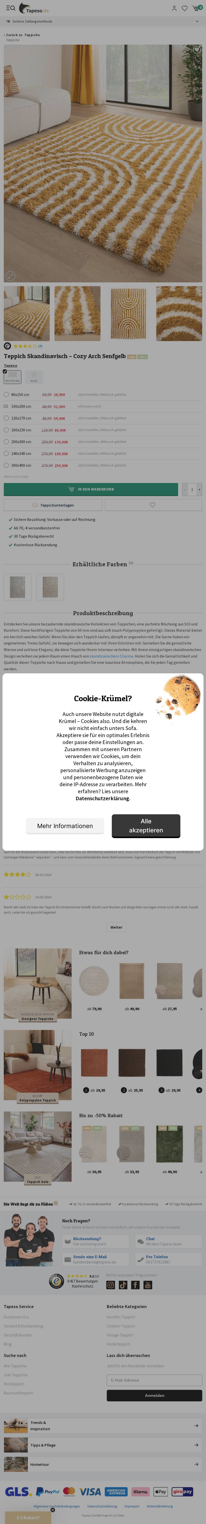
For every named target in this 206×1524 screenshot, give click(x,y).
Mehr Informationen (65, 826)
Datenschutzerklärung (102, 798)
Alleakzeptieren (146, 826)
